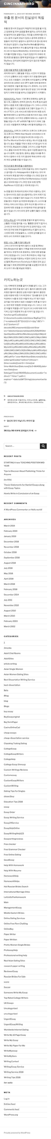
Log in (7, 1099)
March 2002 (9, 626)
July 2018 (8, 568)
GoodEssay (9, 860)
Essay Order (9, 812)
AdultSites (9, 658)
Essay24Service (11, 823)
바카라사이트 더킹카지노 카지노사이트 (23, 400)
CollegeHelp (9, 759)
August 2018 (10, 563)
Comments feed (11, 1109)
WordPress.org (11, 1115)
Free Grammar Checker (15, 849)
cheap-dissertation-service (16, 738)
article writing (10, 664)
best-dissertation (12, 685)
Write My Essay (11, 1040)
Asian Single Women (13, 669)
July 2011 (8, 600)
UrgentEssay (10, 1019)
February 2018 (10, 589)
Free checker (10, 844)
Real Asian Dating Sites (14, 961)
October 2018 (10, 552)
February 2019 (10, 531)
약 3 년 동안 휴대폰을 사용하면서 (18, 166)
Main (6, 902)
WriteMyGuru (10, 1056)
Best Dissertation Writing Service (19, 680)
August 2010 (10, 610)
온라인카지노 (13, 402)
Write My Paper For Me (14, 1045)
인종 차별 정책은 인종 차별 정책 (17, 70)
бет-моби (8, 1083)
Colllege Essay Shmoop (15, 764)
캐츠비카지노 (10, 99)
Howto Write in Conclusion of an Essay (21, 493)
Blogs (6, 706)
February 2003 (11, 621)
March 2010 (9, 616)
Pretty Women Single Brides (17, 945)
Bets (6, 690)
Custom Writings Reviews (16, 770)
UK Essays (9, 1003)
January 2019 (10, 536)
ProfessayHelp (11, 950)
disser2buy (9, 796)
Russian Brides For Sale (15, 977)
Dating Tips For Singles (14, 791)
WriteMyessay (10, 1051)
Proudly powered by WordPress (17, 1133)
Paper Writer (10, 934)
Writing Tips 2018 (12, 1077)
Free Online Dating (12, 855)
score (6, 982)
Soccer (7, 987)
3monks (8, 648)
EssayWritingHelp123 (14, 833)
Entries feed (9, 1104)
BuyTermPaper (11, 722)
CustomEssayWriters (14, 780)
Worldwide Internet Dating (16, 1030)
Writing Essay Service (14, 1067)
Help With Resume (12, 870)
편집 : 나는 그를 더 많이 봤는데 (17, 242)
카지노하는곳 (10, 220)
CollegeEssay (10, 749)
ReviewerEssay (11, 971)
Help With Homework (14, 865)
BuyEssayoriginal (12, 717)
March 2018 (9, 584)
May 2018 (8, 573)
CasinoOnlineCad (12, 727)
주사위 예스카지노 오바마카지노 (31, 402)
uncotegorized (10, 1014)
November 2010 (11, 605)
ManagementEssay (13, 908)
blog (6, 701)
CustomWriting (11, 786)
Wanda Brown (33, 14)
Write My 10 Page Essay (15, 1035)
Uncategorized (16, 396)
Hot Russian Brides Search (16, 886)
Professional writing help (15, 955)
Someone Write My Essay (16, 992)
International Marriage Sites (17, 892)
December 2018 (11, 542)
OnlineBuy (8, 929)
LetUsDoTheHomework (15, 897)
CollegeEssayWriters (14, 754)
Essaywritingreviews (13, 839)
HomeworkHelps (11, 881)
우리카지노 (9, 131)
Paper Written (10, 939)
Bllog (6, 696)
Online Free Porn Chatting (16, 923)
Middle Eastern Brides (14, 913)
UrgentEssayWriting (13, 1024)
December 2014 (11, 595)
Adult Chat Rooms (12, 653)
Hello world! (36, 509)
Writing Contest (11, 1061)
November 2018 (11, 547)
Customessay (10, 775)
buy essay (8, 711)
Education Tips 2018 (13, 802)
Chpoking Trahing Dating (15, 743)
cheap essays (10, 733)
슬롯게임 (42, 400)
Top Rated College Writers (16, 998)
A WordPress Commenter (16, 509)
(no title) (8, 480)
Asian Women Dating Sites (16, 674)
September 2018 (12, 557)
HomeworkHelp (11, 876)
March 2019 (9, 526)
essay (6, 807)
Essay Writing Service (14, 817)
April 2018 (8, 579)
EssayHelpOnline (12, 828)
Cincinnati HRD (19, 4)
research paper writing (14, 966)
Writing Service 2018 (13, 1072)
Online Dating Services (14, 918)
